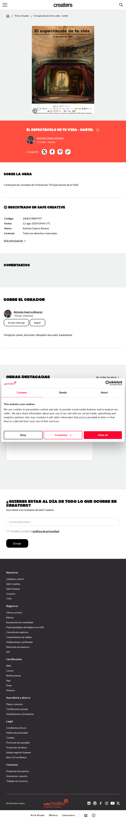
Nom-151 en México (16, 757)
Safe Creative (13, 583)
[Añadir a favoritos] (97, 130)
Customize (61, 435)
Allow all (103, 435)
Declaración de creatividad (19, 622)
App (8, 680)
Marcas (10, 617)
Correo (9, 670)
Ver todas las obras (106, 377)
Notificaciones (13, 675)
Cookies (10, 737)
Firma (9, 685)
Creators (10, 593)
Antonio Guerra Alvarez (50, 137)
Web (8, 665)
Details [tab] (63, 392)
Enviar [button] (17, 543)
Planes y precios (14, 704)
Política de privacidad (17, 732)
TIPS (8, 598)
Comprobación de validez (19, 637)
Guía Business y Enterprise (20, 714)
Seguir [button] (37, 322)
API (8, 651)
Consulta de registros (17, 632)
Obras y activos (14, 612)
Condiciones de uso (16, 727)
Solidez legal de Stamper (18, 752)
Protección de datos (16, 747)
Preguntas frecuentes (17, 771)
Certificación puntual (17, 709)
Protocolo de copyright (18, 742)
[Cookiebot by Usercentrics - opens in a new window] (108, 383)
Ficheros (10, 690)
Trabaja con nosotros (17, 781)
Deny (23, 435)
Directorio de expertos (18, 647)
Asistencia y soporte (16, 776)
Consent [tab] (22, 392)
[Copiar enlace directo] (68, 151)
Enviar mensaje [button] (16, 322)
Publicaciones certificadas (19, 642)
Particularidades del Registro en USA (25, 627)
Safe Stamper (13, 588)
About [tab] (104, 392)
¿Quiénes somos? (15, 579)
